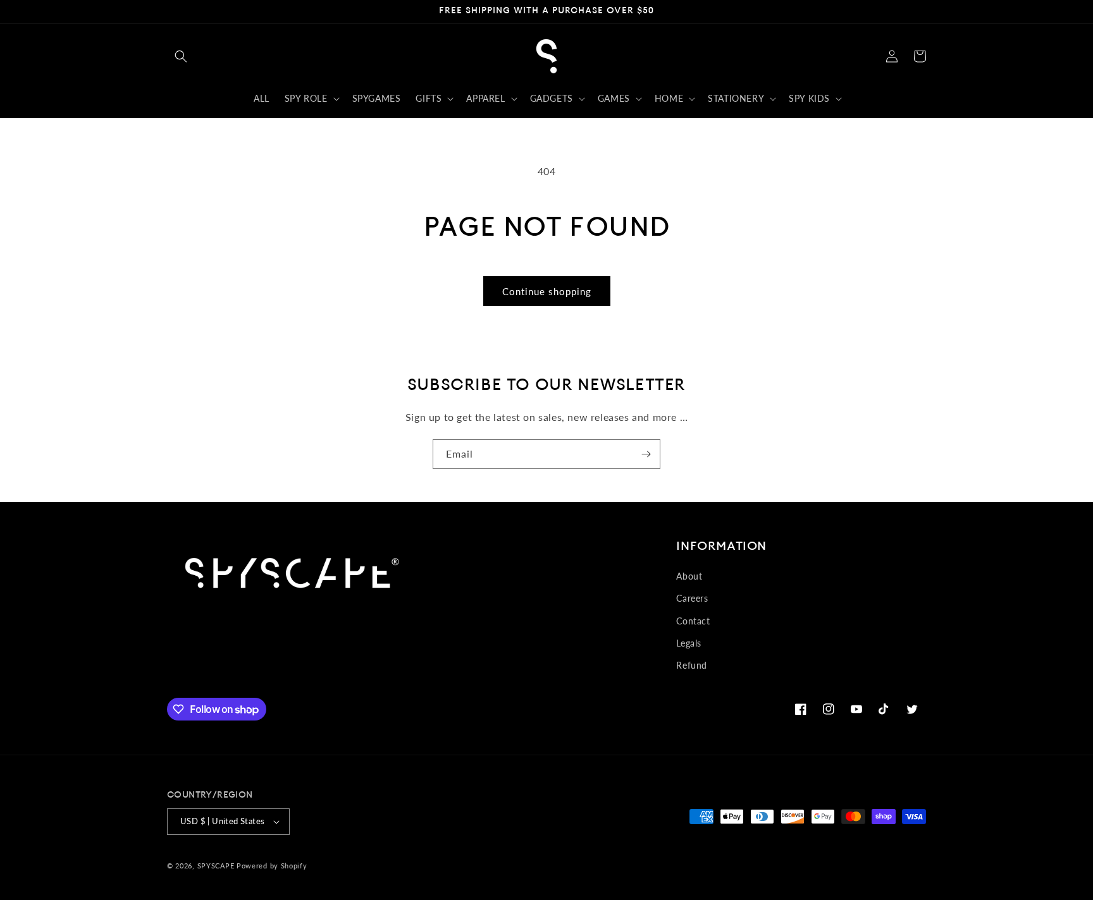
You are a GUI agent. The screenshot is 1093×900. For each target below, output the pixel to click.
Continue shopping (546, 291)
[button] (181, 56)
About (689, 576)
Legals (688, 643)
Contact (693, 621)
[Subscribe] (646, 454)
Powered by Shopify (272, 865)
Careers (692, 598)
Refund (691, 665)
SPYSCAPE (216, 865)
